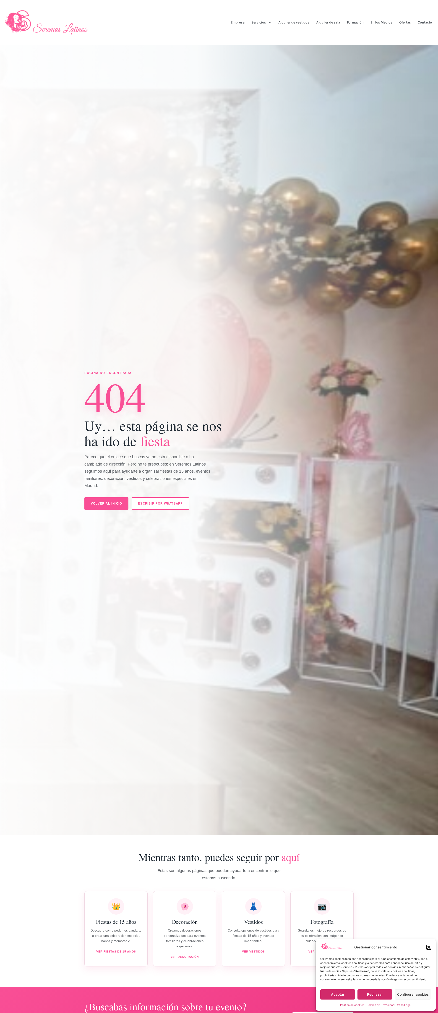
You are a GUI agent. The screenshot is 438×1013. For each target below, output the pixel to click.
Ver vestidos (253, 951)
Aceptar (337, 994)
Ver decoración (184, 956)
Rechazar (375, 994)
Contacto (425, 22)
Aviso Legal (404, 1005)
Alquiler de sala (328, 22)
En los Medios (381, 22)
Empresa (238, 22)
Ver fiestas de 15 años (116, 951)
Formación (355, 22)
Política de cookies (352, 1005)
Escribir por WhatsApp (160, 503)
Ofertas (405, 22)
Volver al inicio (106, 503)
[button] (429, 947)
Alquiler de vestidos (293, 22)
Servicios (258, 22)
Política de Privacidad (380, 1005)
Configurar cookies (413, 994)
